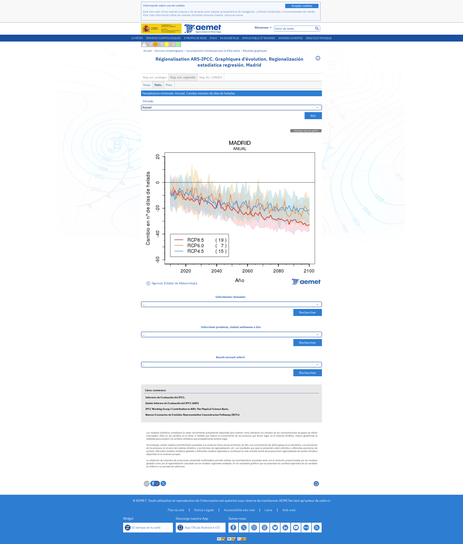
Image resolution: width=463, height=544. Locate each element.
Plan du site (176, 510)
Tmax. (147, 85)
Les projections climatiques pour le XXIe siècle (213, 50)
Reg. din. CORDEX (210, 77)
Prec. (169, 85)
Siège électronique (319, 38)
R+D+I (213, 38)
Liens (268, 510)
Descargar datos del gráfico (306, 130)
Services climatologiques (163, 38)
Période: (148, 101)
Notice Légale (204, 510)
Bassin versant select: (230, 357)
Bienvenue (262, 27)
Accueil (147, 50)
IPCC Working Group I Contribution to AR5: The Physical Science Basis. (187, 409)
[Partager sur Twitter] (163, 483)
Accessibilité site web (239, 510)
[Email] (147, 485)
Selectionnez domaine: (230, 297)
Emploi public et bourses (258, 38)
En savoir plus (229, 38)
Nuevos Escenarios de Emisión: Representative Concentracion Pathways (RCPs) (192, 414)
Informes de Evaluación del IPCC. (165, 397)
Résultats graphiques (255, 50)
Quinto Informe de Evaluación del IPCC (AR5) (172, 403)
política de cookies (233, 15)
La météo (137, 38)
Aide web (289, 510)
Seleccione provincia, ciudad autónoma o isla (231, 327)
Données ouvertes (290, 38)
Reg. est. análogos (155, 77)
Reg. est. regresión (183, 77)
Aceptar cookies (302, 5)
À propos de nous (195, 38)
